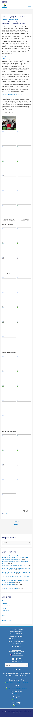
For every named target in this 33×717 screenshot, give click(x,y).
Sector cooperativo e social (9, 618)
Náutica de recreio (6, 605)
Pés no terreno (5, 613)
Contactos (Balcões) (16, 650)
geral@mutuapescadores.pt (18, 641)
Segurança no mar (6, 620)
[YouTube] (20, 659)
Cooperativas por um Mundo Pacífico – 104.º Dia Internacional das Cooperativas (14, 587)
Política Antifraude (16, 653)
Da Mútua (4, 19)
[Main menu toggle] (29, 4)
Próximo (16, 524)
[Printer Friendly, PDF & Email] (26, 510)
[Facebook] (13, 659)
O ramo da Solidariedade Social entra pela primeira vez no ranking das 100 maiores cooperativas (16, 577)
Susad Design (16, 712)
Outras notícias (5, 610)
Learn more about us (17, 655)
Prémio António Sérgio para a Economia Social (13, 565)
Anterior (16, 521)
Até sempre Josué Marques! (9, 584)
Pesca (3, 615)
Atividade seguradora (7, 600)
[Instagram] (16, 659)
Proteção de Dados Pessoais (16, 651)
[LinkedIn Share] (7, 514)
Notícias (9, 19)
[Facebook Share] (3, 514)
